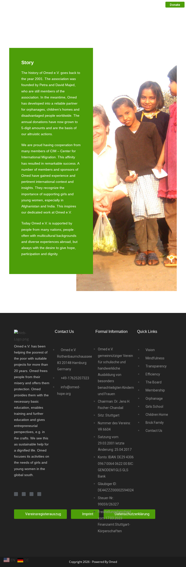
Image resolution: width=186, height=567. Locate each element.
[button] (175, 5)
